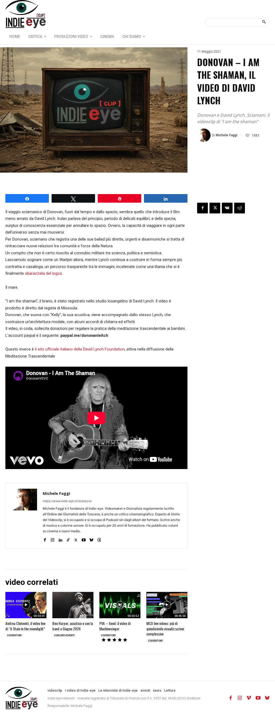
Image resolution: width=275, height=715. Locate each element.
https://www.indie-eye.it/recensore (67, 501)
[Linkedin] (60, 539)
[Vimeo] (249, 698)
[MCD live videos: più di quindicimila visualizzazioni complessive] (166, 605)
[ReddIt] (239, 208)
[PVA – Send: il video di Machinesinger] (119, 605)
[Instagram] (52, 539)
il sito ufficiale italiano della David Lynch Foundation (80, 349)
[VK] (227, 208)
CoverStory (14, 635)
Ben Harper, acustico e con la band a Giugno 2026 (72, 625)
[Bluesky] (91, 539)
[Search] (264, 22)
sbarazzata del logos (43, 273)
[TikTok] (68, 539)
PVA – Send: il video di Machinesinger (115, 625)
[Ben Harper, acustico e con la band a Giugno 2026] (72, 605)
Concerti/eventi (64, 635)
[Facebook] (45, 539)
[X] (76, 539)
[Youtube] (84, 539)
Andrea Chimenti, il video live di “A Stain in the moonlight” (25, 625)
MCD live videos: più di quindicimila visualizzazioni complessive (165, 628)
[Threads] (99, 539)
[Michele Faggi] (204, 135)
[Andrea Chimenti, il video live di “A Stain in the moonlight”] (25, 605)
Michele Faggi (226, 135)
